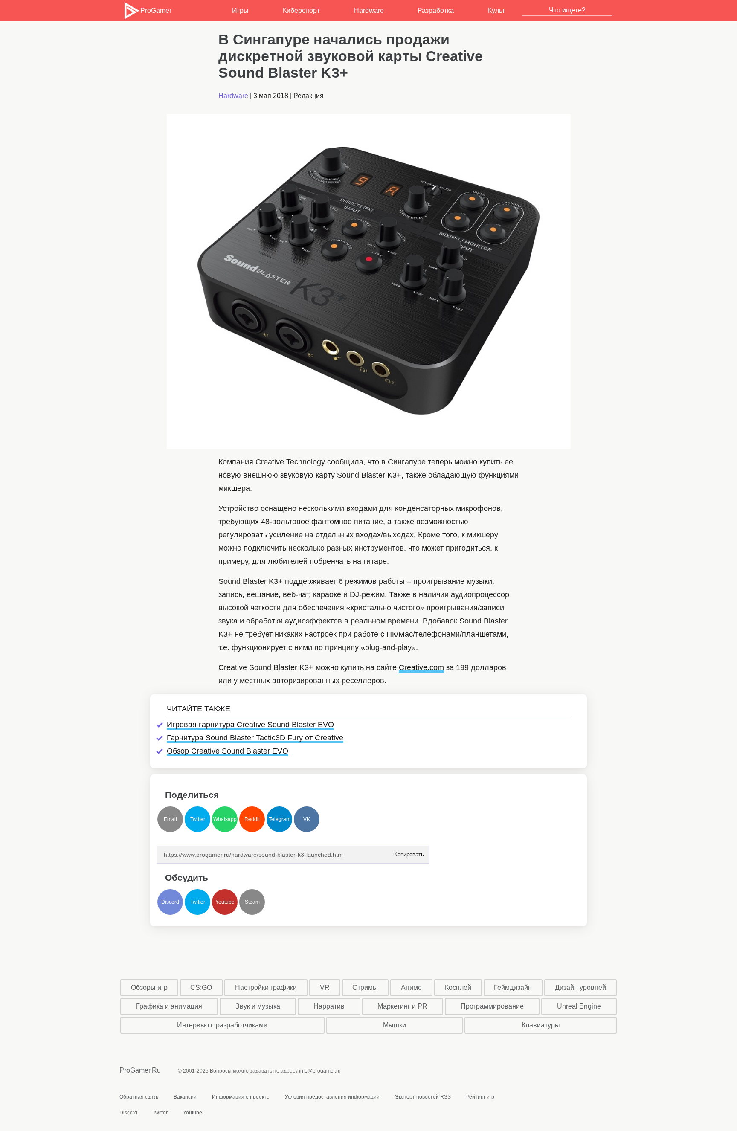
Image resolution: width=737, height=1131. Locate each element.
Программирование (492, 1006)
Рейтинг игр (480, 1097)
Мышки (394, 1025)
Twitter (197, 819)
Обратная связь (138, 1097)
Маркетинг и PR (402, 1006)
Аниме (411, 987)
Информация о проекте (241, 1097)
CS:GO (201, 987)
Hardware (369, 10)
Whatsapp (225, 819)
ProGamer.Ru (140, 1070)
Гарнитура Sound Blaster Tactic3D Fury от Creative (255, 738)
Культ (496, 10)
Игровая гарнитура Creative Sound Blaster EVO (250, 724)
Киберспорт (301, 10)
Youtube (225, 902)
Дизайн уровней (580, 987)
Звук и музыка (257, 1006)
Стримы (365, 987)
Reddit (252, 819)
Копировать (408, 852)
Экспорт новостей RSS (423, 1097)
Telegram (279, 819)
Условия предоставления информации (332, 1097)
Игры (240, 10)
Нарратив (329, 1006)
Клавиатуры (541, 1025)
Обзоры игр (149, 987)
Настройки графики (266, 987)
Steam (252, 902)
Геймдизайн (513, 987)
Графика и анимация (169, 1006)
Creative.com (421, 667)
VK (306, 819)
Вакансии (185, 1097)
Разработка (436, 10)
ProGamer (155, 10)
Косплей (458, 987)
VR (325, 987)
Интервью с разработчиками (222, 1025)
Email (170, 819)
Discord (170, 902)
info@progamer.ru (320, 1071)
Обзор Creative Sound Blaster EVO (227, 751)
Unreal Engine (579, 1006)
